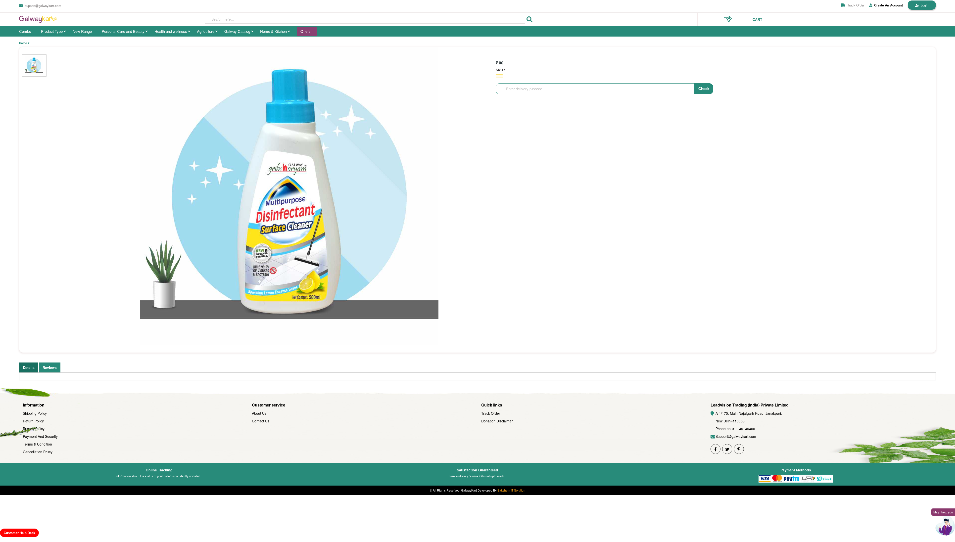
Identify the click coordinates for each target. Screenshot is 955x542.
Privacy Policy (34, 428)
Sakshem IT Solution (511, 490)
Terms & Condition (37, 444)
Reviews (50, 367)
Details (29, 367)
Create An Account (888, 5)
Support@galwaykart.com (736, 436)
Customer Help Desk (19, 533)
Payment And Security (40, 436)
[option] (289, 196)
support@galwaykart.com (43, 5)
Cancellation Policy (37, 451)
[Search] (529, 19)
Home (23, 43)
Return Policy (33, 420)
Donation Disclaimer (497, 420)
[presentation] (365, 19)
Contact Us (260, 420)
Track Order (855, 5)
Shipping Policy (35, 413)
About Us (259, 413)
